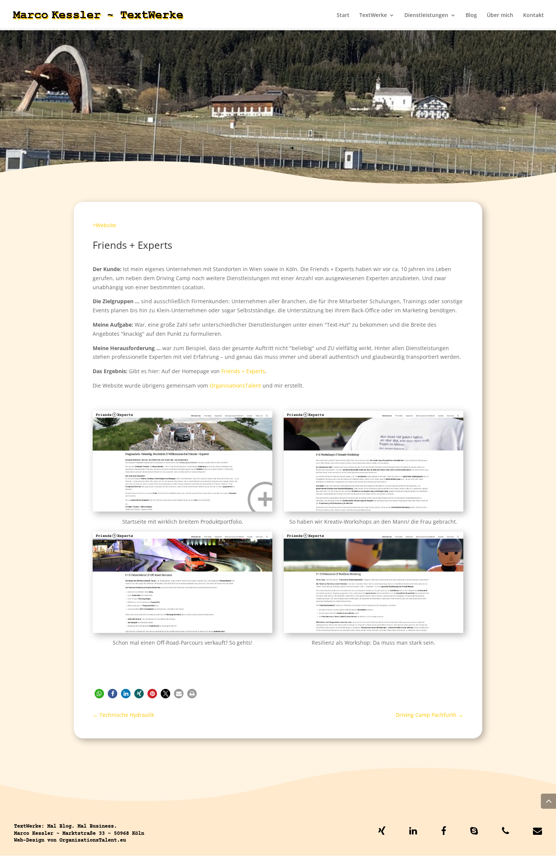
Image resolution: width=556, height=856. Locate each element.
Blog (471, 15)
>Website (104, 225)
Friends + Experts (243, 371)
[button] (99, 693)
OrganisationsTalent (235, 385)
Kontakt (533, 15)
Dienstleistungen (426, 15)
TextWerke (373, 15)
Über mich (500, 15)
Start (343, 15)
